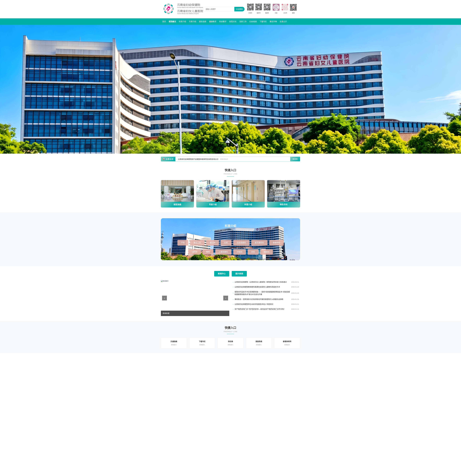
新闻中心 (222, 274)
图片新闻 (239, 274)
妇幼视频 (253, 21)
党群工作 (243, 21)
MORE (295, 159)
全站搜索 (239, 9)
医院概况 (172, 21)
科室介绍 (182, 21)
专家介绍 (192, 21)
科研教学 (222, 21)
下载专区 (263, 21)
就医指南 (202, 21)
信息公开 (283, 21)
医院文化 (233, 21)
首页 (164, 21)
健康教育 (212, 21)
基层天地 (273, 21)
